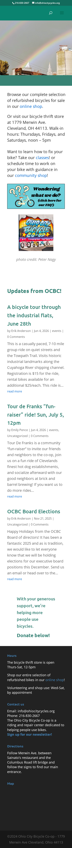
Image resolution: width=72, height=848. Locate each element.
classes (42, 157)
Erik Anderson (21, 331)
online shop (31, 106)
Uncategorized (17, 436)
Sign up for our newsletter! (29, 734)
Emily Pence (19, 430)
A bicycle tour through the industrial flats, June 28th (34, 315)
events (56, 331)
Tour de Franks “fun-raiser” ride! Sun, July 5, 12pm (35, 414)
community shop (31, 175)
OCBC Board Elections (33, 511)
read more (14, 391)
